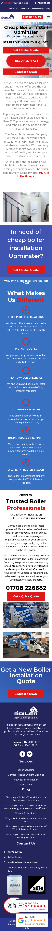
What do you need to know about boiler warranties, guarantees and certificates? (26, 807)
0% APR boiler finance (33, 174)
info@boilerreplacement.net (23, 862)
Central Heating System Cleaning (26, 774)
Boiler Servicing (26, 769)
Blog (48, 9)
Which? (8, 3)
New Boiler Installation (26, 779)
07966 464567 (15, 856)
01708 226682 (43, 3)
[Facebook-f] (22, 754)
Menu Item (26, 784)
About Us (13, 9)
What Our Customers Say (31, 9)
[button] (48, 17)
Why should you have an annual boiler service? (26, 820)
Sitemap (12, 924)
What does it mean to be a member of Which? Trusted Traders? (26, 828)
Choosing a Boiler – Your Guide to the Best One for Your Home (26, 799)
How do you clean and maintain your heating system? (26, 836)
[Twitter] (29, 754)
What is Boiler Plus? (26, 813)
